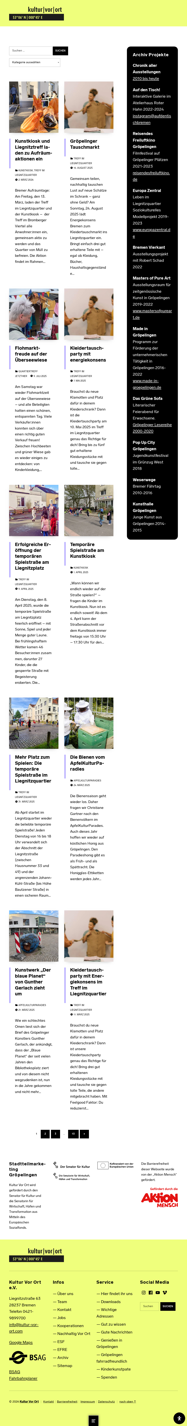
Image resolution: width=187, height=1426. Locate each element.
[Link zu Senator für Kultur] (71, 1164)
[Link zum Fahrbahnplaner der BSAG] (27, 1357)
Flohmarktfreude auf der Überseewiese (31, 354)
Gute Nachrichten (116, 1332)
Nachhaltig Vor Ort (73, 1334)
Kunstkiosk (25, 170)
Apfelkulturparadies (87, 781)
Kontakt (64, 1310)
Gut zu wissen (113, 1325)
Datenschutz (106, 1401)
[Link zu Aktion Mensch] (159, 1197)
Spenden (109, 1377)
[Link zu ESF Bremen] (115, 1165)
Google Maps (21, 1343)
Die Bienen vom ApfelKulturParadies (87, 763)
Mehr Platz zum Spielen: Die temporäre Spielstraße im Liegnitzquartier (33, 769)
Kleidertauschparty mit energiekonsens (88, 354)
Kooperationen (70, 1326)
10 (75, 1133)
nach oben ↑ (127, 1401)
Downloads (111, 1302)
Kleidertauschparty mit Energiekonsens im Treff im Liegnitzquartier (88, 982)
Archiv (62, 1358)
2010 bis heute (146, 79)
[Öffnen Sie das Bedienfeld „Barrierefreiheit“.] (179, 1418)
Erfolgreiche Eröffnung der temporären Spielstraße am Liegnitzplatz (33, 557)
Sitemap (64, 1366)
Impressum (88, 1401)
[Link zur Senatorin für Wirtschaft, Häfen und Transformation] (71, 1176)
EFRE (62, 1350)
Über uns (65, 1294)
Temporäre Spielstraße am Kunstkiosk (87, 551)
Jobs (61, 1318)
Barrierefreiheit (67, 1401)
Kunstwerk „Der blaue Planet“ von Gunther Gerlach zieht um (33, 982)
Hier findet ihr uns (117, 1294)
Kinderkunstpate (116, 1369)
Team (62, 1302)
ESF (61, 1342)
